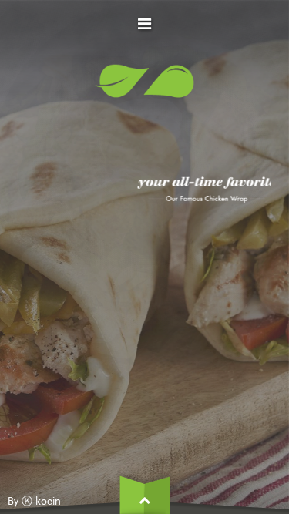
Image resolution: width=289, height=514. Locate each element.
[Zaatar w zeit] (145, 87)
